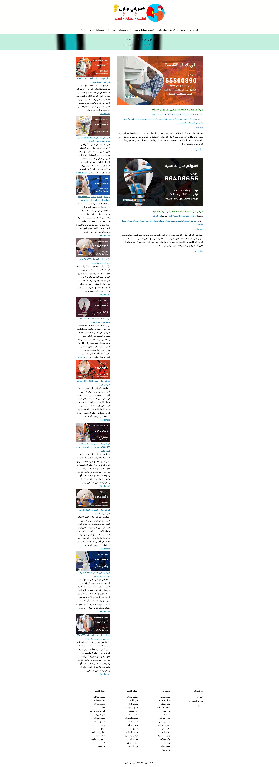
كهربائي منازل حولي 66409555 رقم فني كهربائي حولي (93, 383)
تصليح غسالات (99, 697)
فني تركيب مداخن (97, 711)
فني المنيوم (100, 714)
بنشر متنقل (165, 704)
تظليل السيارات (131, 732)
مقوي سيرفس (164, 718)
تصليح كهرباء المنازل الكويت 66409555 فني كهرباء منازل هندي (93, 80)
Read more (105, 113)
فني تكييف (133, 711)
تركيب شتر (166, 743)
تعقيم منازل (133, 714)
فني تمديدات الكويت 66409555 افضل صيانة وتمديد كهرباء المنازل (94, 139)
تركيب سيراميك (164, 736)
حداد (103, 707)
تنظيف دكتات (132, 721)
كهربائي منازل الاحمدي (144, 30)
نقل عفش (166, 728)
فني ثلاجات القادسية (153, 119)
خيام (103, 743)
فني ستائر (134, 739)
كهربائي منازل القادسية (188, 123)
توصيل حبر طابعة (98, 739)
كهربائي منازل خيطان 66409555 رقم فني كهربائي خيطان (94, 574)
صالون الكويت (132, 707)
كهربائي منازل (139, 221)
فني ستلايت (165, 697)
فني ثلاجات (156, 114)
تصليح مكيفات (99, 721)
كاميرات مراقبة (164, 725)
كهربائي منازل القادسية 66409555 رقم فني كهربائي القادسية (178, 211)
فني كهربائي (157, 216)
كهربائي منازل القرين (121, 30)
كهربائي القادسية (152, 221)
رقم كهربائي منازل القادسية (186, 221)
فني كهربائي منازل (166, 221)
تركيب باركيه (165, 739)
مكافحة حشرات (163, 707)
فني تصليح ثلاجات (179, 119)
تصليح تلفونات (99, 704)
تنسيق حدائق (132, 743)
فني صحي (166, 714)
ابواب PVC (166, 750)
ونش (103, 725)
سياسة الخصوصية (196, 701)
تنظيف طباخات (132, 725)
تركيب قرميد (100, 736)
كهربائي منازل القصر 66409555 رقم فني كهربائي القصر (94, 512)
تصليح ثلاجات (192, 119)
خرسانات (134, 700)
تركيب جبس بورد (131, 736)
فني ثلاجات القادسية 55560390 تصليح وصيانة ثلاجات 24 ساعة (177, 110)
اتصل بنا (200, 697)
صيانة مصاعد (165, 746)
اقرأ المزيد (199, 149)
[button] (178, 30)
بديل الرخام (133, 746)
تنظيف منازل (132, 697)
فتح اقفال (166, 711)
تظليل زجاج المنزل (97, 732)
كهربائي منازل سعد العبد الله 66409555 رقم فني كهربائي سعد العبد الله (93, 637)
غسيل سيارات (99, 718)
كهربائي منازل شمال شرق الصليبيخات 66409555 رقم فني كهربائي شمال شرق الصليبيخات (93, 447)
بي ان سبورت (164, 700)
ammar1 (194, 114)
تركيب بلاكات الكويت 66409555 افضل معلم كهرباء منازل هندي (94, 320)
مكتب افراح (133, 704)
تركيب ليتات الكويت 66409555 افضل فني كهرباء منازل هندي (94, 261)
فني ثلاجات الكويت (137, 119)
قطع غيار (101, 746)
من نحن (200, 706)
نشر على (178, 114)
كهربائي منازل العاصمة (189, 30)
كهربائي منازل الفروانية (99, 30)
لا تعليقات (199, 127)
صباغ (103, 728)
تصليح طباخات (132, 728)
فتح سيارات (165, 732)
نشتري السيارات (131, 718)
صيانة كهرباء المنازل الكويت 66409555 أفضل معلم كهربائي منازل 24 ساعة (94, 198)
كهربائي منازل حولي (166, 30)
